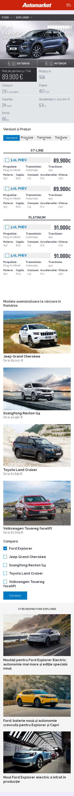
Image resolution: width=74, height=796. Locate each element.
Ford (5, 17)
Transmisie (44, 137)
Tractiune (61, 137)
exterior (19, 63)
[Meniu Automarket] (68, 5)
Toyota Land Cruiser (26, 573)
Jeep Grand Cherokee (27, 557)
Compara (15, 595)
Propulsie (27, 137)
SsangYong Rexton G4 (27, 565)
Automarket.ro (37, 5)
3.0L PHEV (18, 160)
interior (55, 63)
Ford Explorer (20, 548)
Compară (11, 137)
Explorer (22, 17)
